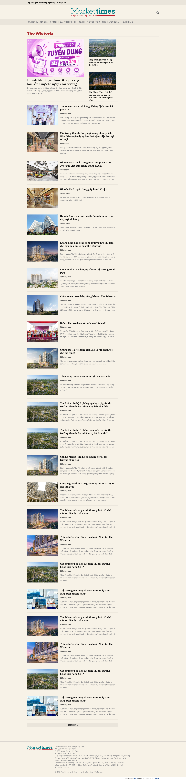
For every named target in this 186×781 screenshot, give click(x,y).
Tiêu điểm (44, 22)
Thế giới (90, 22)
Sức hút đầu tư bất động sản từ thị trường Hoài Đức (87, 271)
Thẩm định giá (56, 22)
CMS (138, 779)
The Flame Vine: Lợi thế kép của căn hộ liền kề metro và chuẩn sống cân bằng (101, 96)
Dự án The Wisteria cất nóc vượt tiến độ (83, 323)
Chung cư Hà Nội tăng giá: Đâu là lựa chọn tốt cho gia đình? (86, 351)
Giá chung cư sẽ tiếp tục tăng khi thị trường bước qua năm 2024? (85, 565)
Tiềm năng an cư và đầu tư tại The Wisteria (85, 376)
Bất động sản (113, 22)
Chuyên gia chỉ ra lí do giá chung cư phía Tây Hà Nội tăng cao (87, 485)
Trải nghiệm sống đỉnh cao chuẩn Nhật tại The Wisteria (86, 538)
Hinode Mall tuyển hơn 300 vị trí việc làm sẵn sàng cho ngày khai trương (53, 82)
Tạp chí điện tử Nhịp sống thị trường (41, 3)
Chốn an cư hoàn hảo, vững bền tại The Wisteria (88, 296)
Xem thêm (71, 725)
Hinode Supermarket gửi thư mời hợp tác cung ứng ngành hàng (87, 217)
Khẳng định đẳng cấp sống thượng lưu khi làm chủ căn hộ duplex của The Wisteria (86, 244)
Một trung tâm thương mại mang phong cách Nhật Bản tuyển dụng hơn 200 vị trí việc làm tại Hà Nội (87, 136)
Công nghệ (100, 22)
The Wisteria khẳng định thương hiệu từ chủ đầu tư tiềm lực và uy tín (85, 512)
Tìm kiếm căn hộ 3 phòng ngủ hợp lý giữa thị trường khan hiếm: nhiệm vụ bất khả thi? (85, 431)
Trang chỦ (33, 22)
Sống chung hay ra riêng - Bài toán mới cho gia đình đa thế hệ (101, 62)
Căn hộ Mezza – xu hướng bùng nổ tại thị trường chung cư (83, 458)
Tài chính (68, 22)
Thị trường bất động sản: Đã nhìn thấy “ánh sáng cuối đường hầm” (85, 592)
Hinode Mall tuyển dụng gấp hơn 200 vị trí (84, 189)
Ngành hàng (127, 22)
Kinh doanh (79, 22)
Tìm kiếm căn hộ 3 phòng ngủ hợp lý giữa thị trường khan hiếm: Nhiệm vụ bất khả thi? (85, 405)
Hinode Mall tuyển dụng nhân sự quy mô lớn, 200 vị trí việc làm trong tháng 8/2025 (86, 164)
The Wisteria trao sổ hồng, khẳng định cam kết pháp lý (87, 108)
